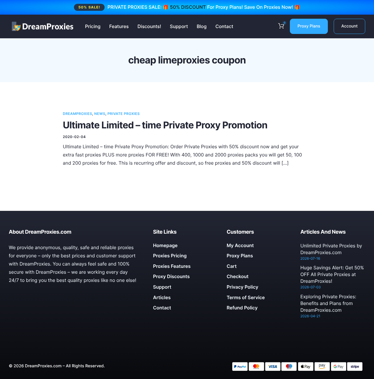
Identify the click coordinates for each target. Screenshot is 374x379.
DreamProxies (77, 113)
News (99, 113)
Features (119, 26)
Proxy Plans (308, 26)
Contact (224, 26)
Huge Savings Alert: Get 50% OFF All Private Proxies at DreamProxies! (332, 274)
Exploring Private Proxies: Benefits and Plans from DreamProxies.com (328, 303)
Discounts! (149, 26)
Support (179, 26)
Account (349, 26)
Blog (202, 26)
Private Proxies (124, 113)
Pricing (93, 26)
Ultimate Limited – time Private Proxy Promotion (165, 125)
